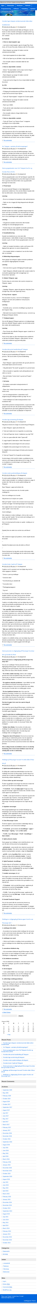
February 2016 (7, 1162)
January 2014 (6, 1234)
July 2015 (5, 1182)
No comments (8, 140)
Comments (7, 1287)
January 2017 (6, 1130)
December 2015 (7, 1167)
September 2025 (7, 1090)
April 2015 (5, 1191)
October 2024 (6, 1098)
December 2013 (7, 1237)
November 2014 (7, 1205)
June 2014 (6, 1219)
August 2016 (6, 1144)
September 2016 (7, 1142)
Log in (4, 1281)
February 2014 (7, 1231)
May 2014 (5, 1222)
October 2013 (6, 1242)
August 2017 (6, 1110)
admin (14, 27)
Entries (6, 1284)
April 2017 (5, 1121)
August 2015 (6, 1179)
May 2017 (5, 1118)
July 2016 (5, 1147)
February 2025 (7, 1095)
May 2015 (5, 1188)
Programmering (6, 8)
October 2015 (6, 1173)
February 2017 (7, 1127)
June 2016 (6, 1150)
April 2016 (5, 1156)
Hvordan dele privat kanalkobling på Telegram (15, 349)
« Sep (8, 1034)
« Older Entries (6, 1012)
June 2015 (6, 1185)
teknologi (5, 1254)
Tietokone (6, 1266)
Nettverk (27, 5)
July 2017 (5, 1113)
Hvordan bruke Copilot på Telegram (12, 564)
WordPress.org (7, 1290)
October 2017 (6, 1104)
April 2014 (5, 1225)
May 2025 (5, 1093)
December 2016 (7, 1133)
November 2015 (7, 1170)
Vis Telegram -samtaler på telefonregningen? (15, 146)
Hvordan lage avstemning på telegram (12, 419)
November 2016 (7, 1136)
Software (16, 8)
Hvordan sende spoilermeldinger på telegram (14, 473)
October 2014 (6, 1208)
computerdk (6, 1263)
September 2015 (7, 1176)
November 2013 (7, 1240)
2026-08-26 (7, 27)
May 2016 (5, 1153)
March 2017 (6, 1124)
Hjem (2, 5)
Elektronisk (6, 1272)
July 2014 (5, 1216)
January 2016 (6, 1165)
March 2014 (6, 1228)
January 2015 (6, 1199)
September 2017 (7, 1107)
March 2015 (6, 1193)
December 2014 (7, 1202)
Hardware (20, 5)
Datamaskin (10, 5)
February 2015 (7, 1196)
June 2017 (6, 1116)
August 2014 (6, 1214)
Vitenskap (6, 1269)
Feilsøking (25, 8)
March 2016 (6, 1159)
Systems (33, 8)
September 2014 (7, 1211)
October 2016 (6, 1139)
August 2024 (6, 1101)
